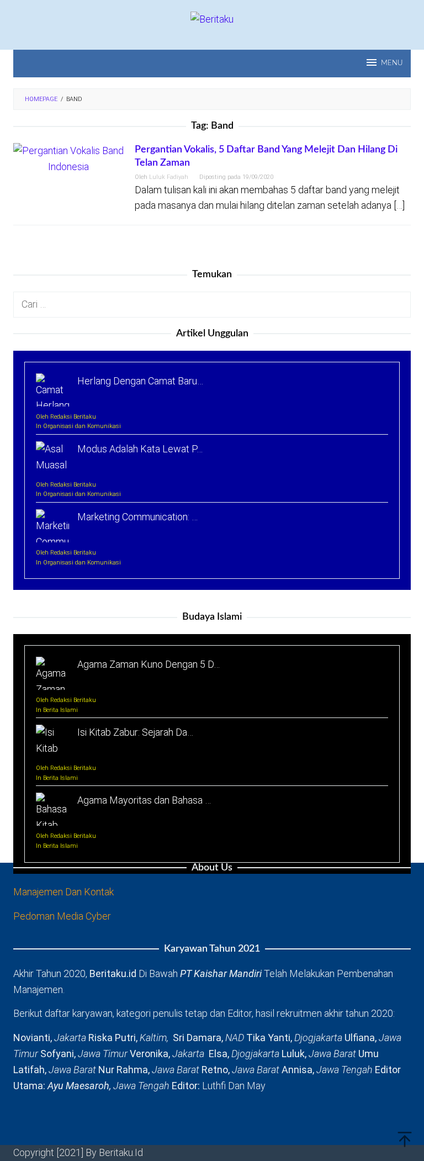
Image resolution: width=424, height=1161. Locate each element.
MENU (391, 63)
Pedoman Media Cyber (62, 916)
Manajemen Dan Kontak (63, 892)
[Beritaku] (212, 18)
